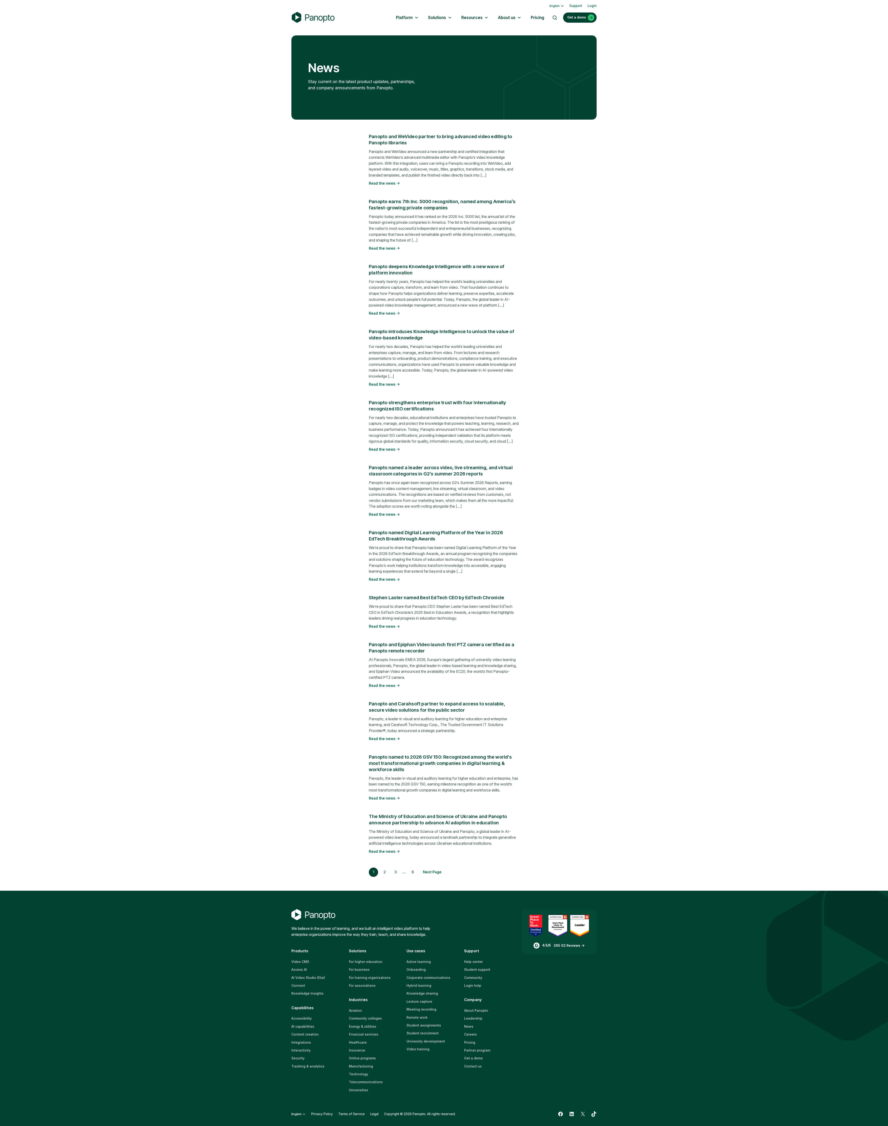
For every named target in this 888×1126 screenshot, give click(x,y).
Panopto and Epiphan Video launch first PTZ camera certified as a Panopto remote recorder (441, 648)
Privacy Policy (322, 1114)
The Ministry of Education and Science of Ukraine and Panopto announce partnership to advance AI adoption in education (438, 819)
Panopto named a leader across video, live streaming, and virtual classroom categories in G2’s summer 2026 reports (441, 471)
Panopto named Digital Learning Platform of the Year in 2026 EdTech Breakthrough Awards (436, 536)
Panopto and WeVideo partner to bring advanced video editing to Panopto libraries (440, 140)
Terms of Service (351, 1114)
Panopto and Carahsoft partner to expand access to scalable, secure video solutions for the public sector (437, 707)
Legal (374, 1114)
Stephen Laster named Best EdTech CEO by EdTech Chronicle (436, 597)
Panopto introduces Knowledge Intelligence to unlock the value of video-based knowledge (441, 335)
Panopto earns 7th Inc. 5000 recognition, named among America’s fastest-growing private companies (442, 205)
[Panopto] (313, 17)
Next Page (432, 872)
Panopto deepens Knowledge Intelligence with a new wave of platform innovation (436, 270)
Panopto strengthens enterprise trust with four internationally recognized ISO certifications (437, 406)
